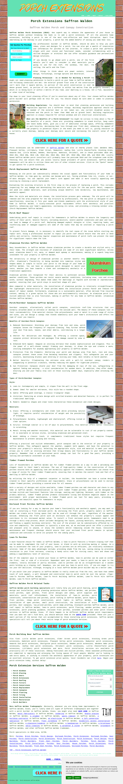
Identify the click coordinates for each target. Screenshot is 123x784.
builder (54, 44)
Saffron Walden (57, 148)
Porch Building (97, 746)
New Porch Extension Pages (23, 766)
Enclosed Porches (63, 736)
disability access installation (94, 721)
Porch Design (47, 736)
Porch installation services (79, 648)
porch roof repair (30, 218)
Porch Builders (28, 741)
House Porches (79, 743)
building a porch (30, 37)
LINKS (88, 15)
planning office (40, 96)
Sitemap (11, 766)
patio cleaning (33, 726)
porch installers (38, 157)
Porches (19, 736)
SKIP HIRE (82, 711)
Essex (41, 612)
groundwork (105, 726)
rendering (59, 714)
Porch (12, 148)
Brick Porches (31, 736)
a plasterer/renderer (35, 723)
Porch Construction (28, 739)
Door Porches (63, 743)
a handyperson (71, 723)
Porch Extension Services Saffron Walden (38, 665)
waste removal (68, 716)
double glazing (92, 714)
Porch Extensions (47, 739)
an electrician (55, 718)
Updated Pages (37, 766)
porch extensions (89, 160)
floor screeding (49, 721)
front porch (78, 511)
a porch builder (22, 711)
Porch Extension (81, 736)
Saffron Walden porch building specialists (30, 588)
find (17, 639)
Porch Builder (98, 741)
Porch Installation (34, 743)
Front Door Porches (49, 741)
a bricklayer (104, 723)
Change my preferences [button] (90, 777)
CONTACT (100, 15)
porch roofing (56, 598)
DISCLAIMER (109, 15)
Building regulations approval (87, 108)
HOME (82, 15)
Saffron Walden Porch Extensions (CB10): (30, 33)
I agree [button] (69, 777)
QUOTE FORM (81, 615)
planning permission (33, 80)
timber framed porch (47, 472)
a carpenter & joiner (70, 726)
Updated (51, 766)
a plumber (35, 716)
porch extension (76, 35)
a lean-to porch (69, 542)
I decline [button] (77, 777)
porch (48, 121)
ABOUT (94, 15)
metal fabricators (26, 714)
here (99, 658)
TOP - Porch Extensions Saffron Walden (28, 750)
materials (82, 62)
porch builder (16, 99)
